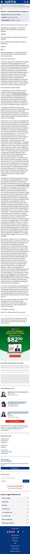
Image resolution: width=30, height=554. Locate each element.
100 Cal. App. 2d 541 (22, 133)
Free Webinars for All (7, 388)
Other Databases (7, 519)
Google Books (4, 440)
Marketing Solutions (8, 523)
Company (15, 540)
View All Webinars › (15, 421)
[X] (20, 532)
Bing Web (3, 447)
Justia (2, 5)
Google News (4, 450)
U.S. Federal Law (7, 512)
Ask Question (15, 468)
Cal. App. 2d (3, 6)
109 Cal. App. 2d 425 (11, 144)
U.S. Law (6, 5)
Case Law (11, 5)
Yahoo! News (4, 453)
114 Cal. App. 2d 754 (6, 276)
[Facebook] (12, 532)
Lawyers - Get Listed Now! (15, 486)
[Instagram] (14, 532)
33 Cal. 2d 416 (18, 239)
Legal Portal (15, 538)
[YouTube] (10, 532)
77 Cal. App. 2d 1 (19, 234)
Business (4, 505)
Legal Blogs (4, 442)
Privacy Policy (15, 548)
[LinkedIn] (8, 532)
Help (15, 543)
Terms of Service (15, 546)
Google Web (4, 445)
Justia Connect (15, 535)
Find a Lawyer (5, 474)
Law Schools (5, 509)
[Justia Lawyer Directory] (22, 532)
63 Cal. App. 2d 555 (18, 210)
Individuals (5, 502)
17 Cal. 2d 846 (14, 161)
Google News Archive (6, 452)
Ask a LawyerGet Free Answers (6, 460)
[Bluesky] (18, 532)
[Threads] (16, 532)
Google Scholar (5, 439)
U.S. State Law (6, 516)
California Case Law (19, 5)
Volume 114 (10, 6)
